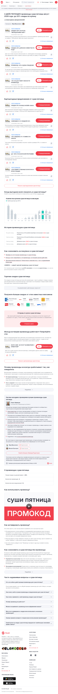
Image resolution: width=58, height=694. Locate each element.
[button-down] (13, 41)
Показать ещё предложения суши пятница (29, 185)
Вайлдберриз (5, 666)
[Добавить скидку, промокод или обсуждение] (56, 2)
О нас (30, 662)
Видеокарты (32, 643)
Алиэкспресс (5, 655)
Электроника (32, 635)
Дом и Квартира (33, 637)
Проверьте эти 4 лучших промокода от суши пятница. (21, 255)
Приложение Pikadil (8, 674)
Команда (31, 664)
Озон (3, 664)
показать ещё (40, 193)
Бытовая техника (33, 639)
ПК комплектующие (34, 641)
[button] (22, 2)
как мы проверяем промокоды (25, 436)
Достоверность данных (35, 669)
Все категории (32, 647)
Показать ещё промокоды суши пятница (29, 361)
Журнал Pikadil (32, 667)
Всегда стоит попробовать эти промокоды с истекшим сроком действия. (26, 257)
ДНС (3, 668)
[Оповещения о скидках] (38, 2)
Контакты (31, 677)
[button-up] (7, 41)
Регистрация (45, 2)
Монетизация (32, 673)
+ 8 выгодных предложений (14, 19)
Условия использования (8, 691)
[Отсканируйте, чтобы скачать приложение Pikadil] (9, 678)
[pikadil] (2, 2)
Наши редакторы (11, 411)
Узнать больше (29, 9)
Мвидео (4, 658)
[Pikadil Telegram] (35, 655)
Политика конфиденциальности (24, 691)
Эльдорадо (4, 660)
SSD (30, 645)
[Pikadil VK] (31, 655)
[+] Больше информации (46, 41)
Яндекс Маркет (5, 662)
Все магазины (5, 670)
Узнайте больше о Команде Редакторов (29, 453)
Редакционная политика (35, 671)
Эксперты (31, 675)
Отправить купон (29, 323)
